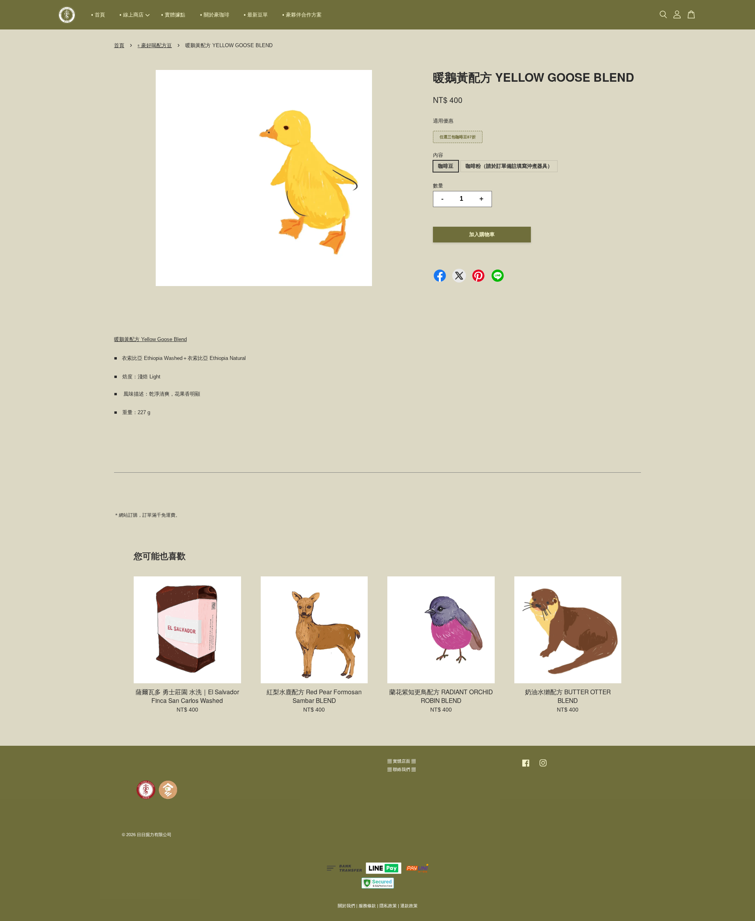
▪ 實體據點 (173, 15)
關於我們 (346, 905)
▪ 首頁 (98, 15)
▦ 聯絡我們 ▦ (401, 769)
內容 (438, 155)
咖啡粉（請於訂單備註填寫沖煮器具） (509, 166)
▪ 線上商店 (132, 15)
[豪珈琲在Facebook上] (525, 767)
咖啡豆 (445, 166)
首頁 (119, 45)
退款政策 (409, 905)
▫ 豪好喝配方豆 (155, 45)
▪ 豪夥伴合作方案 (302, 15)
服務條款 (367, 905)
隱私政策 (388, 905)
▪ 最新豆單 (256, 15)
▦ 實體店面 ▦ (401, 761)
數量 (438, 186)
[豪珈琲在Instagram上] (543, 767)
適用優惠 (443, 121)
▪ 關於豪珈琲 (214, 15)
